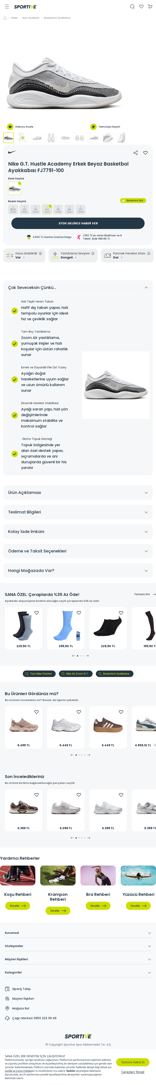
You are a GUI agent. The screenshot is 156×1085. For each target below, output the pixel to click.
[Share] (135, 152)
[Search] (132, 6)
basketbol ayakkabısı (57, 18)
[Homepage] (25, 6)
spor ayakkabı (30, 18)
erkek (14, 18)
